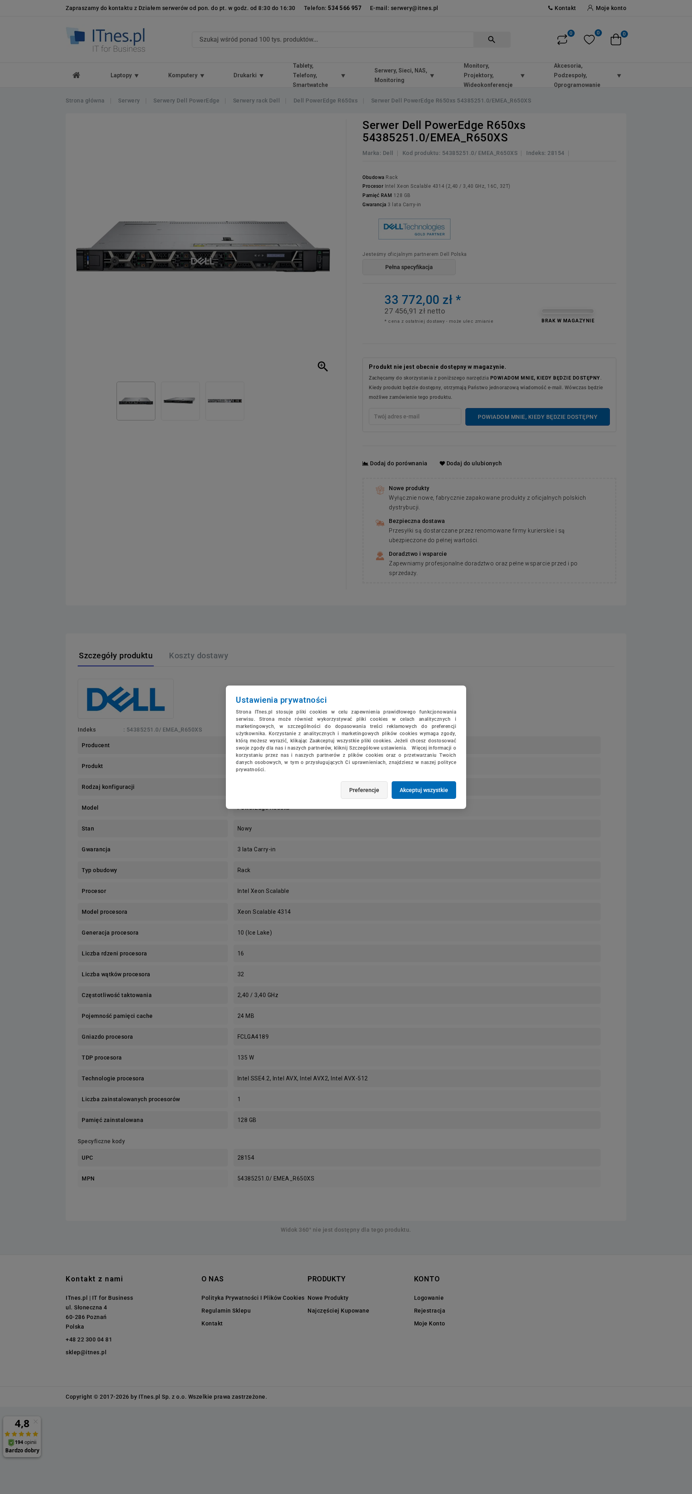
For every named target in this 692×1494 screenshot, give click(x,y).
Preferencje (364, 790)
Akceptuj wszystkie (424, 790)
